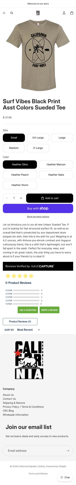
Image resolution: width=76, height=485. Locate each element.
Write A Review (49, 310)
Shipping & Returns (14, 402)
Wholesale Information (15, 414)
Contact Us (9, 398)
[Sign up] (68, 450)
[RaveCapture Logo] (42, 266)
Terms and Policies (38, 473)
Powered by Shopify (56, 466)
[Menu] (4, 13)
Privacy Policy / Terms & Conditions (23, 406)
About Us (8, 394)
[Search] (12, 13)
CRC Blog (8, 410)
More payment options (38, 216)
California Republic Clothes (31, 466)
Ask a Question (27, 310)
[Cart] (72, 13)
